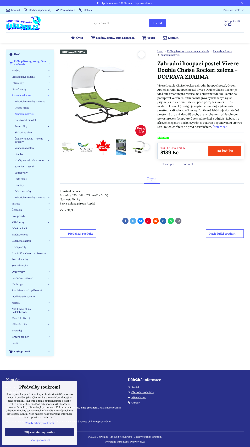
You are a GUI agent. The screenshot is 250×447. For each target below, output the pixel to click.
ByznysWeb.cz (137, 441)
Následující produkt (222, 233)
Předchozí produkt (80, 233)
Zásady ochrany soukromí (148, 436)
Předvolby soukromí (121, 436)
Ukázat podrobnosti (40, 439)
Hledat (157, 23)
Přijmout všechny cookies (39, 432)
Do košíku (224, 151)
